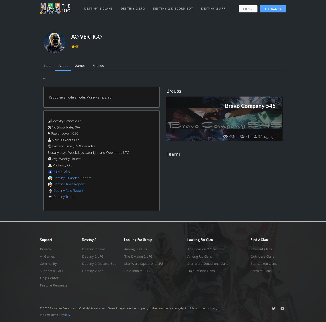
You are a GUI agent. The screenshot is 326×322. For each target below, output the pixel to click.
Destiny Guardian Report (72, 178)
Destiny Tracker (65, 196)
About (63, 65)
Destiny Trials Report (69, 184)
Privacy (45, 249)
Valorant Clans (261, 249)
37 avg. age (266, 136)
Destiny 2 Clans (98, 8)
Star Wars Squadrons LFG (143, 263)
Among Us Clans (199, 256)
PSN (232, 136)
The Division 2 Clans (202, 249)
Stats (47, 65)
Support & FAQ (51, 271)
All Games (273, 9)
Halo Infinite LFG (137, 271)
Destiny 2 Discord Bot (173, 8)
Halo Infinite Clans (201, 271)
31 (247, 136)
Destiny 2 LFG (133, 8)
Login (248, 9)
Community (48, 263)
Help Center (49, 278)
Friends (98, 65)
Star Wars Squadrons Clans (207, 263)
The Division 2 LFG (138, 256)
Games (80, 65)
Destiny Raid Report (68, 190)
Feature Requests (54, 285)
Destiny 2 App (213, 8)
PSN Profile (61, 171)
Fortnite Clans (261, 271)
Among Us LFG (135, 249)
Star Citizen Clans (264, 263)
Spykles (64, 315)
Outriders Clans (262, 256)
